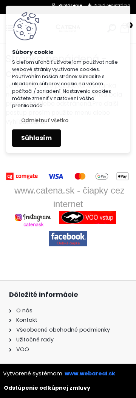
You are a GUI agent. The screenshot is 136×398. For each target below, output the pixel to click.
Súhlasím (36, 138)
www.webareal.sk (90, 373)
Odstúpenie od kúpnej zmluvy (47, 388)
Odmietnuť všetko (44, 120)
